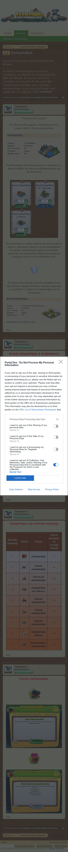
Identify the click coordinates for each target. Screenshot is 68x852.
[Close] (62, 363)
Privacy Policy (52, 489)
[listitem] (34, 419)
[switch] (55, 426)
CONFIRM (20, 478)
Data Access (34, 489)
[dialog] (34, 426)
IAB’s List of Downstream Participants (37, 409)
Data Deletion (16, 489)
